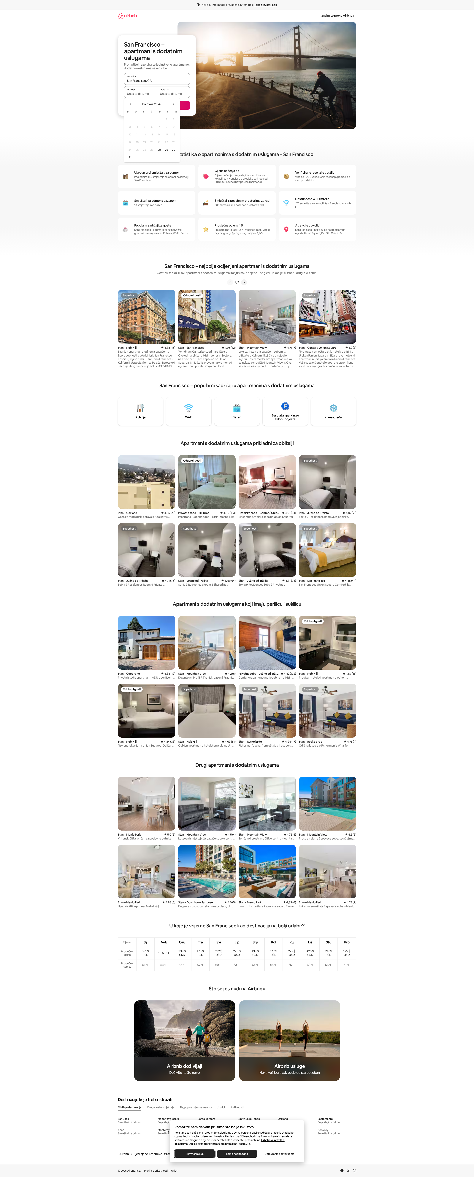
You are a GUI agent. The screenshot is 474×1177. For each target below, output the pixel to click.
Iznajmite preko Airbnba (337, 16)
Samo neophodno (237, 1154)
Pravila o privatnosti (156, 1170)
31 (130, 157)
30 (173, 149)
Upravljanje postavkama (279, 1154)
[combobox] (157, 80)
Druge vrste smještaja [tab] (160, 1107)
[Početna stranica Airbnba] (127, 15)
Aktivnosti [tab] (237, 1107)
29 (166, 149)
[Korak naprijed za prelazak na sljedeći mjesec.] (173, 104)
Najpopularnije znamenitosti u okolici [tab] (202, 1107)
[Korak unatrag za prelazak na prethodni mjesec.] (130, 104)
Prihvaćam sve (194, 1154)
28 (159, 149)
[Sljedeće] (244, 282)
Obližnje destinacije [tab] (129, 1107)
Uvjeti (174, 1170)
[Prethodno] (230, 282)
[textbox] (140, 93)
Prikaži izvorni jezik (266, 5)
